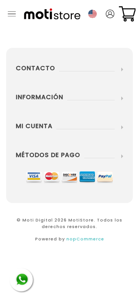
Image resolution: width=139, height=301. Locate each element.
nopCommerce (85, 239)
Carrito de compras (127, 14)
